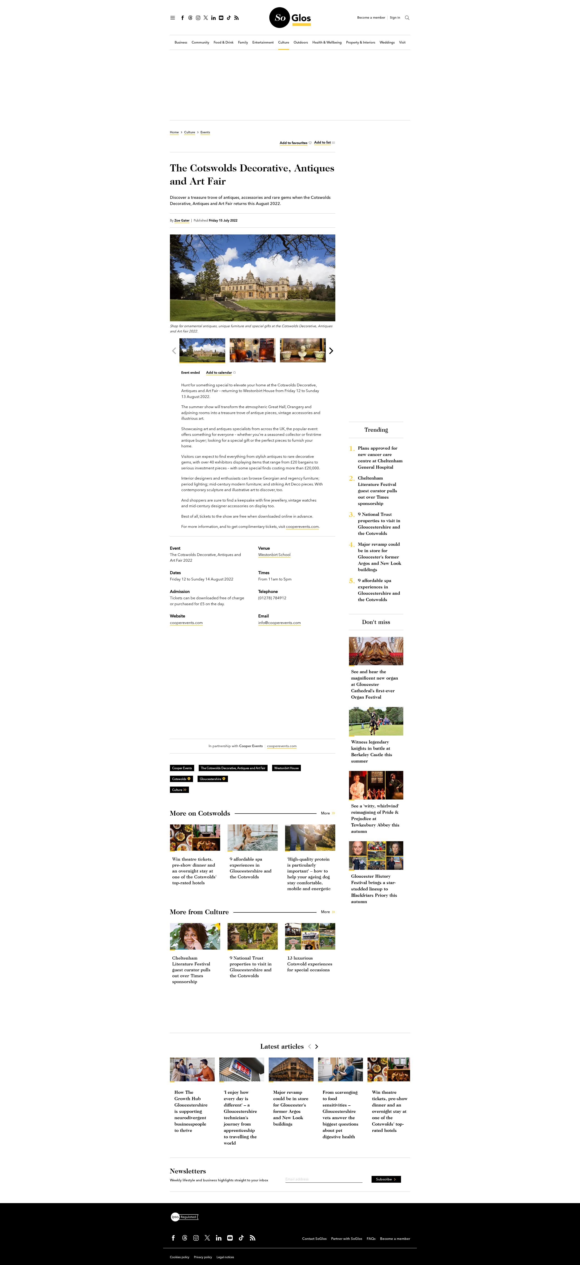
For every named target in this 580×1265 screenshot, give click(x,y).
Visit (402, 42)
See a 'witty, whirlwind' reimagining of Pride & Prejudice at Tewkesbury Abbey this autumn (375, 818)
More (325, 813)
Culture (283, 42)
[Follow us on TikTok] (229, 17)
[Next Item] (316, 1046)
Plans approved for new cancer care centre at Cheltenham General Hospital (380, 457)
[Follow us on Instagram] (198, 17)
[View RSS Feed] (236, 17)
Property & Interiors (360, 42)
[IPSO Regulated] (186, 1216)
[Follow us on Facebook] (182, 17)
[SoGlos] (290, 17)
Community (200, 42)
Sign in (395, 17)
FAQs (371, 1238)
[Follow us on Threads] (190, 17)
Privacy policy (203, 1257)
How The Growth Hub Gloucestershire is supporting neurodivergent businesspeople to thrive (191, 1111)
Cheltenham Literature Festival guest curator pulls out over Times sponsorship (191, 969)
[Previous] (174, 351)
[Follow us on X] (205, 17)
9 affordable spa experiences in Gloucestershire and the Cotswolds (379, 590)
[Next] (330, 351)
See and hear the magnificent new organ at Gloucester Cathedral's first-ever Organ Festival (374, 684)
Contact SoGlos (314, 1238)
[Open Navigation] (172, 17)
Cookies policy (179, 1257)
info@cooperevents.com (279, 622)
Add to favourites (293, 143)
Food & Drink (224, 42)
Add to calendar (219, 372)
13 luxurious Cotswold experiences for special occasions (309, 963)
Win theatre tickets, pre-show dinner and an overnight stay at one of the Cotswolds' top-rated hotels (194, 870)
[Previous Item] (309, 1046)
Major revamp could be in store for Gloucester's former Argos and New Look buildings (379, 556)
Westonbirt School (274, 554)
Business (181, 42)
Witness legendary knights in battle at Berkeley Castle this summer (371, 751)
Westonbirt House (286, 768)
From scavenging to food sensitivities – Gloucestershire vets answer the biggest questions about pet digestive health (340, 1114)
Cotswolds (179, 779)
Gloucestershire (210, 779)
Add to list (322, 142)
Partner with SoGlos (346, 1238)
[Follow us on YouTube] (221, 17)
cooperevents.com (302, 526)
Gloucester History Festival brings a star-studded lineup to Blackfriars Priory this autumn (374, 888)
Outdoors (301, 42)
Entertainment (263, 42)
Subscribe (384, 1179)
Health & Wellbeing (327, 42)
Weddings (387, 42)
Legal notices (225, 1257)
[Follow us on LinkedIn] (213, 17)
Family (243, 42)
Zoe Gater (181, 220)
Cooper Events (182, 768)
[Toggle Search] (407, 17)
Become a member (371, 17)
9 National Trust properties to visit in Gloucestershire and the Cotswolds (379, 524)
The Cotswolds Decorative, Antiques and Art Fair (233, 768)
